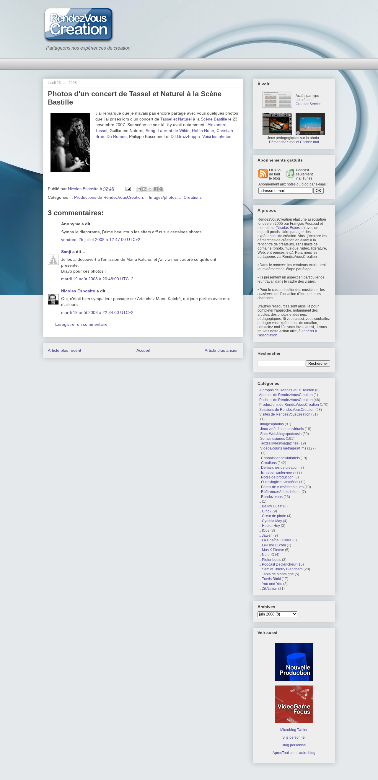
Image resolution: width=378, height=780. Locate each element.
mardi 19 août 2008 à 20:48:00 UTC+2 (97, 278)
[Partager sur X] (150, 189)
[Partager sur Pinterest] (161, 189)
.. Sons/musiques (271, 439)
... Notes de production (276, 477)
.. (258, 419)
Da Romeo (117, 136)
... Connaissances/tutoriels (279, 458)
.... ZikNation (267, 589)
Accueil (143, 350)
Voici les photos (216, 136)
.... (259, 501)
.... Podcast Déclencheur (277, 564)
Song (150, 130)
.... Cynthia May (270, 521)
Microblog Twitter (293, 730)
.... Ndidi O (266, 555)
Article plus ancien (222, 350)
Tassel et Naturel (176, 119)
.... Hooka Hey (269, 526)
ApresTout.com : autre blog (294, 753)
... (259, 453)
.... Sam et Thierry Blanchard (280, 569)
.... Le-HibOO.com (272, 545)
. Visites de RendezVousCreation (284, 414)
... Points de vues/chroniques (281, 487)
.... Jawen (265, 535)
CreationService (309, 104)
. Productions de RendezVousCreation (107, 197)
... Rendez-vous (270, 497)
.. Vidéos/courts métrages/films (282, 448)
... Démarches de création (278, 467)
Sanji (66, 251)
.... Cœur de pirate (272, 516)
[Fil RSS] (263, 177)
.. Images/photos (161, 197)
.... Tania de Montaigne (276, 574)
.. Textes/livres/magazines (278, 443)
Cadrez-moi (309, 142)
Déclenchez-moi (282, 142)
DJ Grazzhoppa (185, 136)
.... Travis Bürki (269, 579)
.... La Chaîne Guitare (274, 540)
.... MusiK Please (271, 550)
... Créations (190, 197)
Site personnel (294, 737)
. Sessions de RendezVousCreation (286, 410)
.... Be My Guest (270, 506)
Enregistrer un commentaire (81, 324)
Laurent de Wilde (174, 130)
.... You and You (270, 584)
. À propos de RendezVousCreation (286, 390)
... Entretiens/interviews (276, 472)
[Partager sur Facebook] (156, 189)
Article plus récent (64, 350)
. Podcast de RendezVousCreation (285, 400)
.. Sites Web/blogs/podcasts (280, 434)
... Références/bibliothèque (279, 492)
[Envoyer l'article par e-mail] (127, 188)
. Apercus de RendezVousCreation (285, 395)
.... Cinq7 (265, 511)
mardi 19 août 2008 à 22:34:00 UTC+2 (97, 312)
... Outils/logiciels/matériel (278, 482)
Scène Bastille (214, 119)
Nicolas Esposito (78, 291)
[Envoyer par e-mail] (139, 189)
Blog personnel (294, 745)
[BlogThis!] (144, 189)
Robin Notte (203, 130)
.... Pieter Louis (269, 560)
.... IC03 (264, 530)
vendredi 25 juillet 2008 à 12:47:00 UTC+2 (100, 239)
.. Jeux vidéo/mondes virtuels (281, 429)
